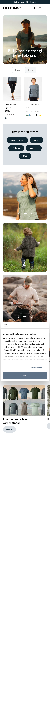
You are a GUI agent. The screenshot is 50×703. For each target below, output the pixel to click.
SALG (25, 156)
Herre (25, 317)
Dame (25, 213)
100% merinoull (17, 140)
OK (24, 375)
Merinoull (34, 148)
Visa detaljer (36, 367)
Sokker (36, 140)
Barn (25, 265)
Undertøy (16, 148)
